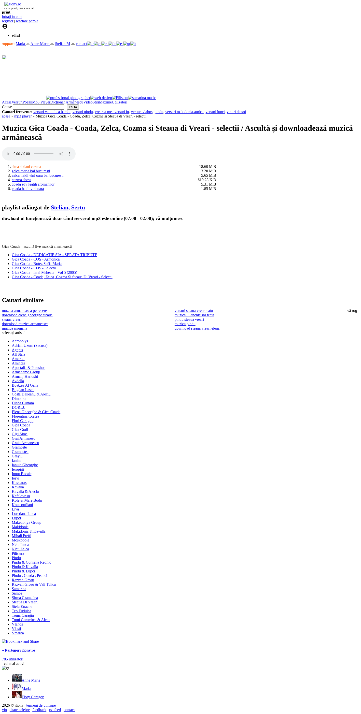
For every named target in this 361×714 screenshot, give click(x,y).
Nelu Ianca (20, 544)
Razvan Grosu (23, 580)
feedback (39, 710)
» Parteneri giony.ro (18, 650)
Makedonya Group (26, 522)
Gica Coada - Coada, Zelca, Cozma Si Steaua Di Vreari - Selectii (62, 277)
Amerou (18, 359)
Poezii (27, 102)
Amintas (18, 363)
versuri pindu (82, 112)
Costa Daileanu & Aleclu (31, 394)
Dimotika (19, 398)
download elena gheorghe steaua (27, 315)
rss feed (55, 710)
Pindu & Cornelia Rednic (31, 562)
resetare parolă (27, 21)
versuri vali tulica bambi (51, 112)
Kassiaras (19, 483)
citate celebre (20, 710)
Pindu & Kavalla (25, 567)
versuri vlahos (142, 112)
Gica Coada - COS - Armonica (36, 259)
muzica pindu (185, 324)
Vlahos (17, 624)
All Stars (18, 354)
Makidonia (20, 527)
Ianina (16, 460)
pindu (158, 112)
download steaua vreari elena (197, 328)
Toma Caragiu (23, 615)
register (7, 21)
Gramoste (19, 447)
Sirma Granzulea (25, 598)
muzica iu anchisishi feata (194, 315)
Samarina (19, 589)
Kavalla (18, 487)
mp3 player (23, 116)
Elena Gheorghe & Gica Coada (36, 412)
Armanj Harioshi (25, 376)
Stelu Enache (22, 606)
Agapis (17, 350)
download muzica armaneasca (25, 324)
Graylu (17, 456)
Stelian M (62, 44)
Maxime (105, 102)
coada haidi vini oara (28, 189)
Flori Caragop (22, 421)
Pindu (16, 558)
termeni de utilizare (41, 705)
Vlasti (16, 629)
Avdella (18, 381)
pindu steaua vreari (189, 319)
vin (4, 710)
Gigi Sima (20, 434)
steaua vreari (11, 319)
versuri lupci (215, 112)
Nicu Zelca (20, 549)
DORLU (19, 407)
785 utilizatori (12, 659)
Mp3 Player (41, 102)
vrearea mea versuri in (112, 112)
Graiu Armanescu (25, 443)
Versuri (17, 102)
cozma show (21, 180)
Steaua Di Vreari (25, 602)
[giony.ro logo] (11, 4)
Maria (21, 44)
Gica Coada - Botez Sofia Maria (37, 264)
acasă (6, 116)
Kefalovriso (21, 496)
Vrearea (18, 633)
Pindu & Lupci (23, 571)
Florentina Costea (25, 416)
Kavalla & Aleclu (25, 491)
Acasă (7, 102)
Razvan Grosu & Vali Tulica (34, 584)
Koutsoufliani (22, 505)
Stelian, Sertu (68, 207)
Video (88, 102)
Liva (15, 509)
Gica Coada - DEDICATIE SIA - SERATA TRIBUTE (54, 255)
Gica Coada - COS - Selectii (34, 268)
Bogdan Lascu (23, 390)
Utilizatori (119, 102)
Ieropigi (18, 469)
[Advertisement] (59, 233)
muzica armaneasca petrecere (24, 310)
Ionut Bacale (21, 474)
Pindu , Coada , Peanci (29, 575)
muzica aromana (14, 328)
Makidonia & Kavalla (28, 531)
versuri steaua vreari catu (194, 310)
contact (81, 44)
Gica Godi (20, 429)
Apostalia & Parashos (28, 367)
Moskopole (20, 540)
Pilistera (18, 553)
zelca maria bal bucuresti (31, 171)
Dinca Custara (23, 403)
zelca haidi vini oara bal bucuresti (37, 175)
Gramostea (20, 452)
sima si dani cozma (26, 166)
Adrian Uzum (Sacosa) (29, 345)
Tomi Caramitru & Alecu (31, 620)
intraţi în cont (12, 17)
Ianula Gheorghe (25, 465)
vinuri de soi (236, 112)
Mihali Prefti (21, 536)
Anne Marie (40, 44)
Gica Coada (21, 425)
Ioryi (15, 478)
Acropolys (20, 341)
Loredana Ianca (24, 513)
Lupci (16, 518)
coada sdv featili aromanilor (33, 184)
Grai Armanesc (23, 438)
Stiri (96, 102)
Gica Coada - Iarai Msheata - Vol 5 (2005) (44, 272)
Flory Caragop (33, 697)
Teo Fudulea (21, 611)
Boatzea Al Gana (25, 385)
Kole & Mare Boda (27, 500)
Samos (17, 593)
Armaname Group (26, 372)
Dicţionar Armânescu (66, 102)
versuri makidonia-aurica (184, 112)
